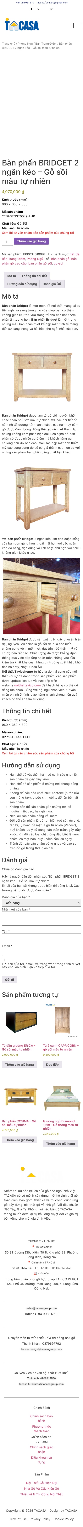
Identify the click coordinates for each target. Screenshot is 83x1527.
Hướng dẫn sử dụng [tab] (22, 284)
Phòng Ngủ (25, 43)
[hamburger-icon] (77, 25)
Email (7, 945)
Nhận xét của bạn (16, 909)
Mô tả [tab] (11, 276)
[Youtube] (52, 9)
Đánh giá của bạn (16, 897)
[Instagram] (38, 9)
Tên (6, 931)
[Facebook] (31, 9)
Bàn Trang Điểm (46, 43)
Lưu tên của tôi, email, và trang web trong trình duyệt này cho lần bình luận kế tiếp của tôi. (41, 965)
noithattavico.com (27, 685)
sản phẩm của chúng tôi (56, 233)
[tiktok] (45, 9)
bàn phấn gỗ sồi (40, 263)
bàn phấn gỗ (60, 259)
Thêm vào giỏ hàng (31, 241)
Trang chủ (8, 43)
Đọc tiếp (52, 1064)
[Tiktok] (57, 1231)
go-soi (58, 263)
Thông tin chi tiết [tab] (34, 276)
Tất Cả (75, 254)
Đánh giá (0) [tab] (52, 284)
